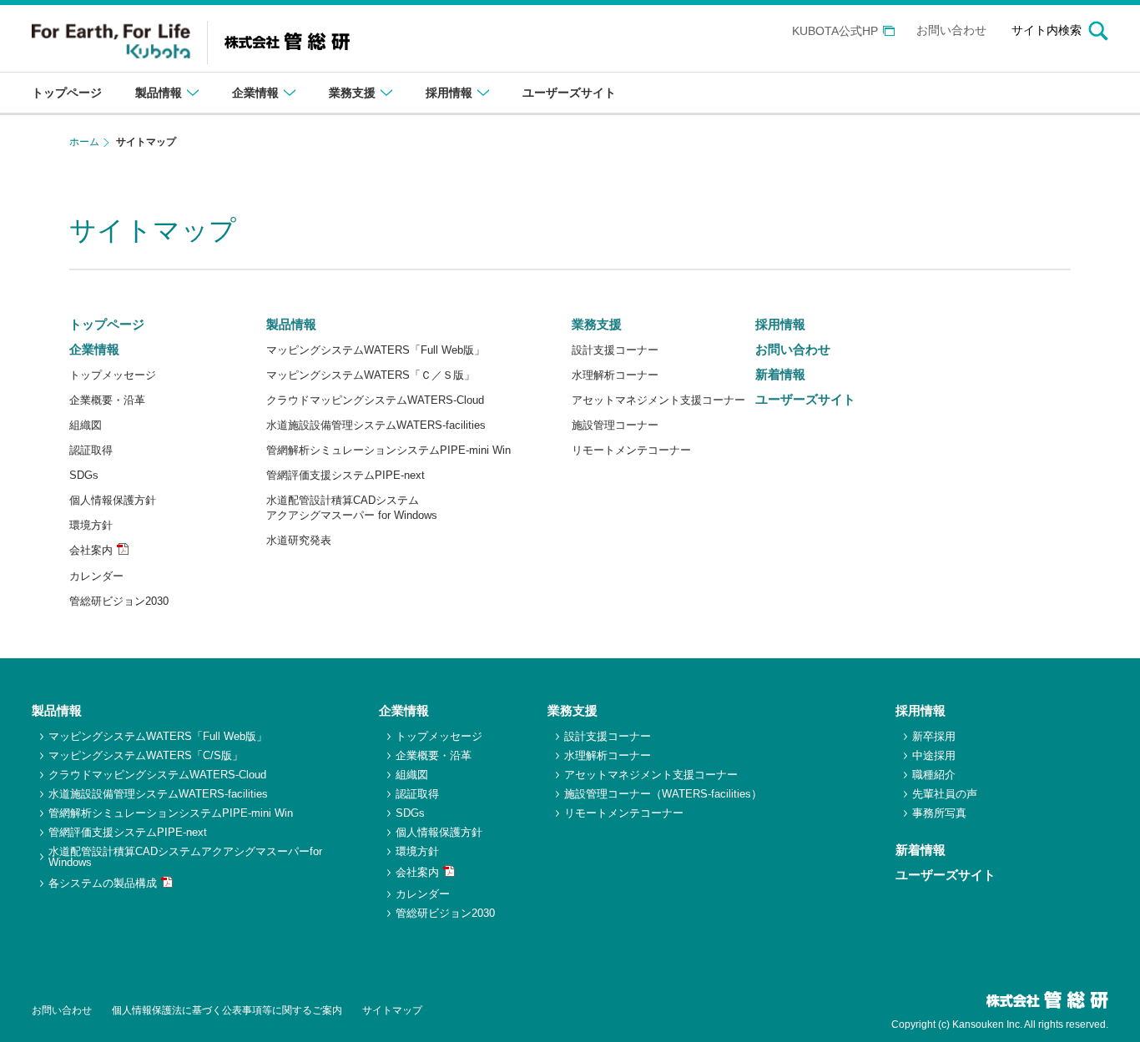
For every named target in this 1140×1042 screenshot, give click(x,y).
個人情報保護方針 (112, 500)
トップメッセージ (112, 375)
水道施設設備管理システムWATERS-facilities (376, 425)
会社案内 (91, 550)
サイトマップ (392, 1010)
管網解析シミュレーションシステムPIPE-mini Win (388, 450)
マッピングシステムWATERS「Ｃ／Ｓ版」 (370, 375)
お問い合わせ (951, 30)
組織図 (85, 425)
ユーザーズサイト (805, 399)
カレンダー (96, 576)
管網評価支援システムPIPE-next (345, 475)
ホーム (84, 142)
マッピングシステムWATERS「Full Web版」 (375, 350)
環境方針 (91, 525)
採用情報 (780, 324)
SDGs (83, 475)
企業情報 (94, 349)
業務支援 (597, 324)
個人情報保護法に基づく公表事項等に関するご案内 (227, 1010)
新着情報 (780, 374)
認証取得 (91, 450)
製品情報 (291, 324)
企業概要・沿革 (107, 400)
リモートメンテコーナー (631, 450)
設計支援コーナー (615, 350)
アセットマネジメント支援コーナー (658, 400)
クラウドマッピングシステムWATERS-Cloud (375, 400)
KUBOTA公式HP (835, 31)
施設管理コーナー (615, 425)
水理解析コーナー (615, 375)
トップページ (106, 324)
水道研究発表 (298, 540)
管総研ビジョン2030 (119, 601)
